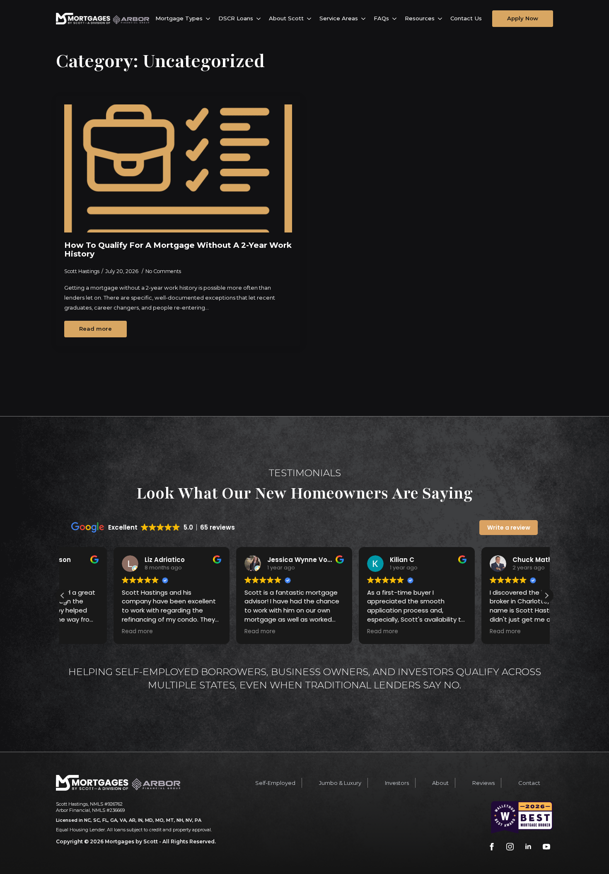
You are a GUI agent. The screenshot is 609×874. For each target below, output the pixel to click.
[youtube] (546, 846)
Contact (529, 783)
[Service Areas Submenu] (365, 18)
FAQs (381, 18)
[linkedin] (528, 846)
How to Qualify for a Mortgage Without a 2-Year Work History (178, 249)
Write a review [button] (508, 527)
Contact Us (466, 18)
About (440, 783)
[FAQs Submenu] (396, 18)
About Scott (286, 18)
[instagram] (510, 846)
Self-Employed (275, 783)
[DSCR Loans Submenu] (260, 18)
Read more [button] (86, 631)
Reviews (483, 783)
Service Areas (338, 18)
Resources (420, 18)
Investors (397, 783)
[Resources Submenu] (441, 18)
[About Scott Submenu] (310, 18)
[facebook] (491, 846)
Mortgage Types (179, 18)
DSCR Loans (235, 18)
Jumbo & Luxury (340, 783)
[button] (546, 595)
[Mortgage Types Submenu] (209, 18)
